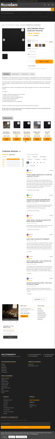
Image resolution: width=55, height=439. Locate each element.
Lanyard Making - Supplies (33, 365)
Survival (2, 392)
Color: (40, 41)
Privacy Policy (5, 19)
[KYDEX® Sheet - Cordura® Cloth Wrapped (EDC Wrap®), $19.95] (16, 124)
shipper (45, 159)
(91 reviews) (36, 35)
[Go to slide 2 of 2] (27, 141)
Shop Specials (49, 13)
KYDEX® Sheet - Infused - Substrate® (37, 132)
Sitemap (5, 413)
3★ (37, 162)
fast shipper (38, 159)
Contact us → (24, 316)
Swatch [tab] (51, 41)
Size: (31, 54)
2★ (41, 162)
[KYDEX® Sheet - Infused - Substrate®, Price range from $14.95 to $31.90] (37, 124)
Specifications (15, 74)
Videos (32, 74)
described (30, 159)
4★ (34, 162)
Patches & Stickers (5, 391)
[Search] (52, 9)
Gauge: (32, 48)
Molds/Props (3, 370)
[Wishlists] (48, 5)
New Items (24, 16)
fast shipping (43, 156)
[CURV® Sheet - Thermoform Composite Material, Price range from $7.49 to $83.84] (26, 124)
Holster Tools (4, 368)
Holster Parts (3, 367)
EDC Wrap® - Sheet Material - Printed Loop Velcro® (6, 132)
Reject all (12, 437)
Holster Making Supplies (7, 13)
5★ (31, 162)
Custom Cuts (25, 74)
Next (51, 130)
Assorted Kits (31, 364)
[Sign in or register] (44, 5)
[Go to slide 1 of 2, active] (25, 141)
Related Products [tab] (8, 118)
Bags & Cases (4, 379)
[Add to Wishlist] (22, 29)
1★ (44, 162)
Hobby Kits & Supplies (23, 13)
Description (6, 74)
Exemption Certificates (17, 19)
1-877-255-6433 (24, 313)
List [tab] (46, 41)
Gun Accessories (4, 381)
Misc (2, 389)
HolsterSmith (8, 354)
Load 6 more (39, 299)
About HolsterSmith (41, 317)
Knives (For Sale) (4, 384)
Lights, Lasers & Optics (6, 387)
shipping (35, 156)
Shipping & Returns (6, 16)
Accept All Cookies (21, 437)
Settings (5, 437)
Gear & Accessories (37, 13)
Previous (2, 130)
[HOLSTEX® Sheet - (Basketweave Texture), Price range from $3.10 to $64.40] (47, 124)
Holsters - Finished (5, 383)
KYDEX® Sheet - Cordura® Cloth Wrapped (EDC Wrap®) (17, 132)
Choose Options (6, 139)
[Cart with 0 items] (52, 5)
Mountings (3, 365)
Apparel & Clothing (5, 378)
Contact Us (16, 16)
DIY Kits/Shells (4, 372)
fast (29, 156)
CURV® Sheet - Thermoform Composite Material (27, 132)
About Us (31, 16)
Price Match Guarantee (41, 16)
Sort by (27, 166)
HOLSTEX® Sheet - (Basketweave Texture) (47, 132)
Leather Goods (4, 386)
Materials (3, 364)
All (27, 162)
